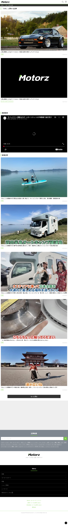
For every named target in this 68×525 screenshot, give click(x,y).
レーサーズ (4, 489)
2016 (16, 446)
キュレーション (34, 444)
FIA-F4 (36, 446)
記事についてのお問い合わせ (34, 502)
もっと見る (34, 396)
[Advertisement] (34, 415)
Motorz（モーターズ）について (34, 500)
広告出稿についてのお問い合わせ (34, 505)
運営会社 (34, 507)
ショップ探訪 (5, 485)
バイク (19, 444)
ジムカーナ (21, 446)
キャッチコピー (42, 442)
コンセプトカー (42, 444)
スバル (52, 442)
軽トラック (24, 442)
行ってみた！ (42, 446)
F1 (52, 444)
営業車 (29, 442)
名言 (48, 442)
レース (56, 446)
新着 (3, 474)
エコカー (7, 442)
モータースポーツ (5, 101)
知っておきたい (58, 444)
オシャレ (3, 444)
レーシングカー (35, 442)
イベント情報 (11, 446)
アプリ (23, 444)
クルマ (11, 101)
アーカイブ (48, 444)
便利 (65, 442)
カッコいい (8, 444)
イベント (48, 446)
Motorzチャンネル (6, 492)
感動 (55, 442)
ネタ (62, 442)
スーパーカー (4, 446)
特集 (2, 54)
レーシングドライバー (29, 446)
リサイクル (14, 444)
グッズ (52, 446)
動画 (59, 442)
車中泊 (28, 444)
